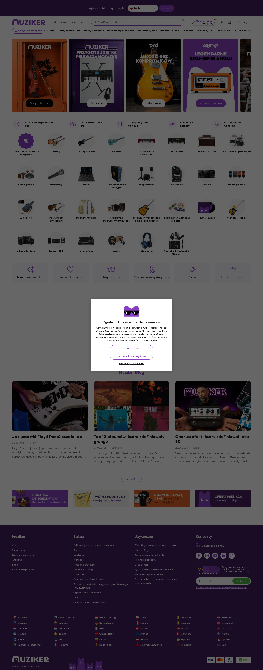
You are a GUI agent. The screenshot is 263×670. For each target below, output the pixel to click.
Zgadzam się (131, 348)
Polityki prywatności (146, 340)
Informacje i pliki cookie (131, 363)
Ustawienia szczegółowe (132, 356)
